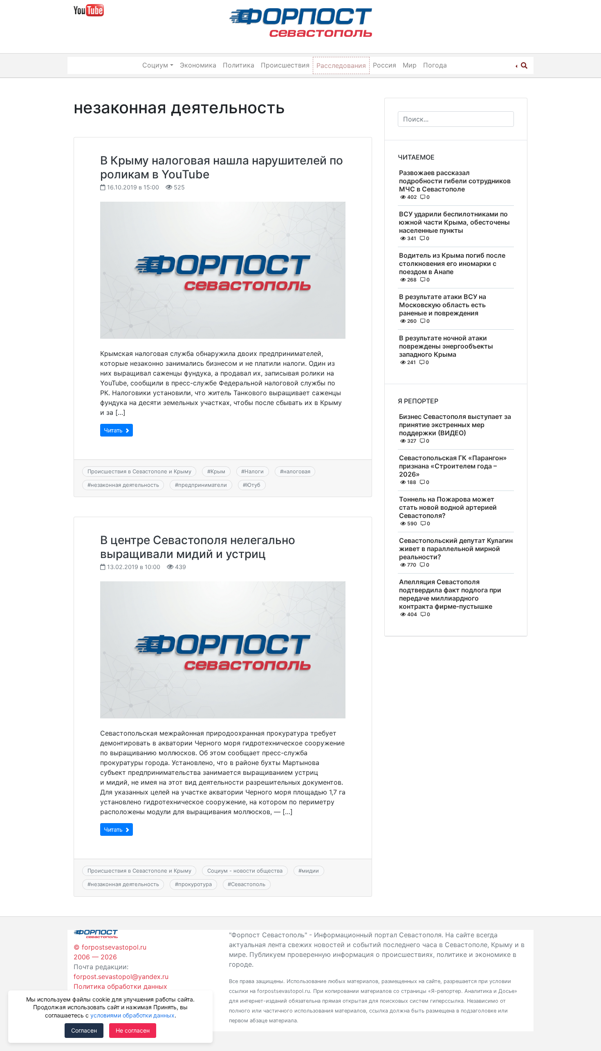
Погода (435, 65)
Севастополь (248, 884)
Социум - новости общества (245, 870)
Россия (384, 65)
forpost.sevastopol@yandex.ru (121, 976)
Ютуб (253, 485)
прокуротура (195, 884)
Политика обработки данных (120, 986)
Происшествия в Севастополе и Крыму (139, 471)
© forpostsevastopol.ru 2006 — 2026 (110, 952)
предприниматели (202, 485)
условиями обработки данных (132, 1015)
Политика (238, 65)
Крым (218, 471)
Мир (410, 65)
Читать (114, 430)
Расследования (341, 65)
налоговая (296, 471)
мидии (310, 870)
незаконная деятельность (125, 485)
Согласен (84, 1030)
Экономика (198, 65)
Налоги (254, 471)
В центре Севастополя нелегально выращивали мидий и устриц (197, 547)
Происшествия (285, 65)
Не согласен (133, 1030)
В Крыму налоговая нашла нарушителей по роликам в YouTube (221, 167)
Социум (155, 65)
